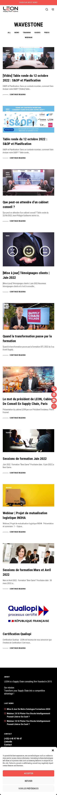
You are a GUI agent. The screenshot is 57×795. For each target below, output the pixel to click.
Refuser (28, 781)
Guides (37, 32)
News (16, 32)
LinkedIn (8, 741)
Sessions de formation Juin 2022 (25, 459)
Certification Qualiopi (17, 634)
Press (46, 32)
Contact (8, 744)
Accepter (28, 773)
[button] (52, 750)
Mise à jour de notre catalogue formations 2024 (28, 709)
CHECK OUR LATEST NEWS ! (28, 2)
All (9, 32)
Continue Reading (18, 94)
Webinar (28, 37)
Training (27, 32)
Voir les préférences (28, 788)
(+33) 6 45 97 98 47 (13, 738)
